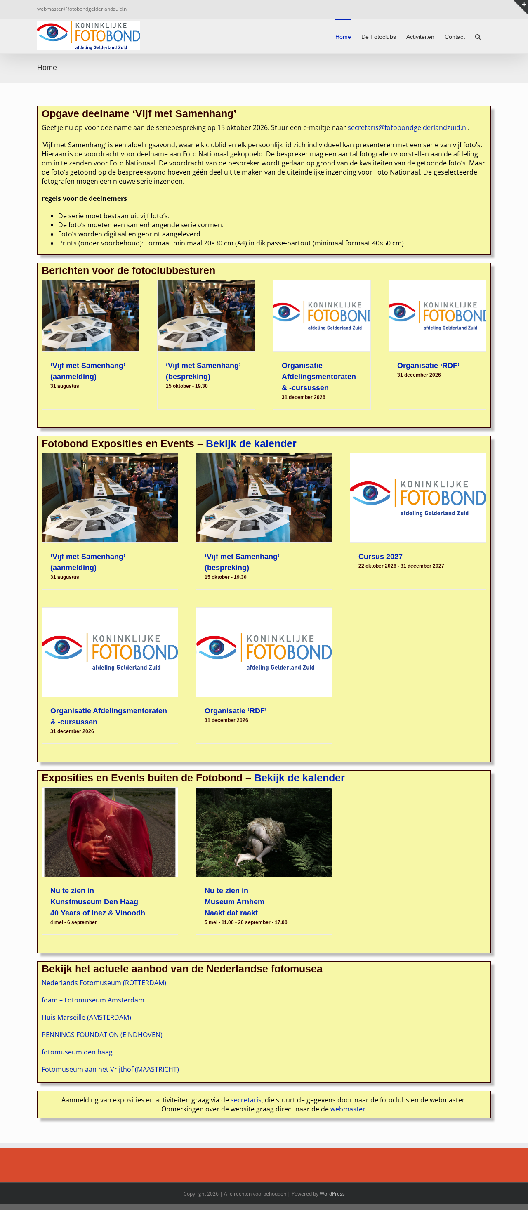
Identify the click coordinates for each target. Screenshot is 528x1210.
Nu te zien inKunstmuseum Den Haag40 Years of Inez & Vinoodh (97, 902)
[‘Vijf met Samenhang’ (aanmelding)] (90, 315)
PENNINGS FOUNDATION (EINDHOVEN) (102, 1034)
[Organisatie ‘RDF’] (437, 315)
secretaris (246, 1099)
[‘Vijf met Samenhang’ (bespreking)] (206, 315)
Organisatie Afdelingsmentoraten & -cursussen (319, 376)
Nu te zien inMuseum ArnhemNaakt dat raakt (234, 902)
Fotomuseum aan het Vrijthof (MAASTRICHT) (110, 1069)
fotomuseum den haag (77, 1052)
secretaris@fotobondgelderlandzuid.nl (408, 127)
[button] (478, 36)
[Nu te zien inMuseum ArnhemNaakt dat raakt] (264, 832)
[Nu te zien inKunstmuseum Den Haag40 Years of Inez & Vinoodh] (110, 832)
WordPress (332, 1193)
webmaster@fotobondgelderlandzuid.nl (82, 8)
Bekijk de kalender (251, 443)
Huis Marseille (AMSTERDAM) (86, 1017)
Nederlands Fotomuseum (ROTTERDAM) (104, 982)
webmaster (347, 1108)
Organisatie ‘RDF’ (428, 365)
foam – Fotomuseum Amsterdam (93, 1000)
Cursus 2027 (380, 556)
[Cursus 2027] (418, 497)
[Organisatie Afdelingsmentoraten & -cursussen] (321, 315)
